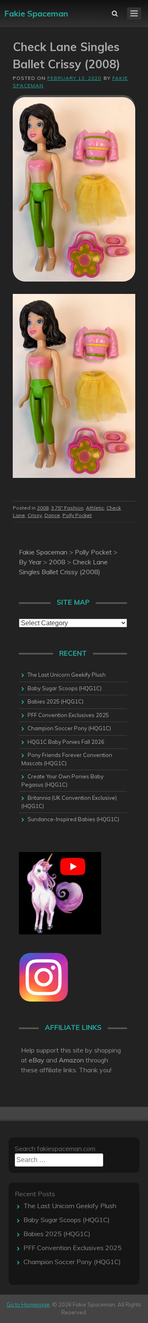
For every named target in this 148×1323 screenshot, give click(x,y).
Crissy (35, 515)
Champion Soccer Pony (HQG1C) (69, 728)
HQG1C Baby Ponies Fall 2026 (66, 741)
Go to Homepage (28, 1304)
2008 (43, 508)
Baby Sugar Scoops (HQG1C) (65, 688)
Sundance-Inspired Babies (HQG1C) (73, 819)
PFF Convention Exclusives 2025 (68, 715)
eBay (36, 1060)
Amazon (71, 1060)
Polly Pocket (77, 515)
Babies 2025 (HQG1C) (55, 701)
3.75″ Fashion (67, 508)
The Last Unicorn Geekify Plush (67, 674)
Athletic (95, 508)
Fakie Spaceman (36, 13)
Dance (52, 515)
